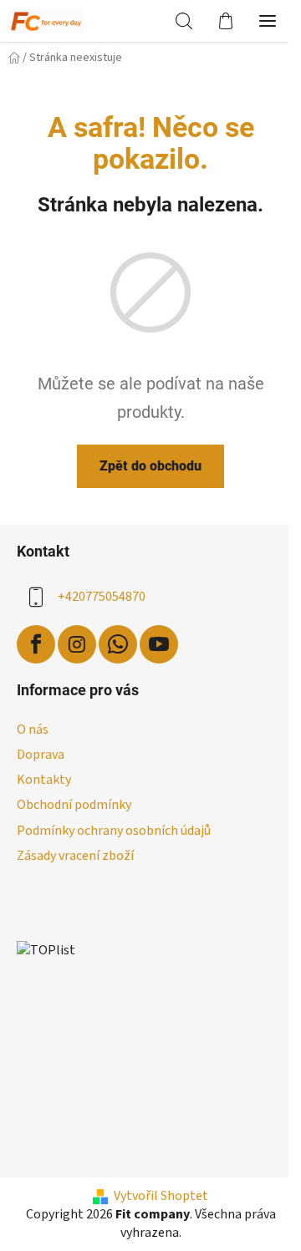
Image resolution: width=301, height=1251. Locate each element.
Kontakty (44, 779)
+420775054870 (101, 596)
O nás (32, 729)
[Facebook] (36, 644)
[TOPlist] (46, 949)
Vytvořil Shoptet (161, 1196)
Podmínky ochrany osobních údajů (114, 830)
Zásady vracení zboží (75, 856)
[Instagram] (77, 644)
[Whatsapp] (118, 644)
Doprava (40, 754)
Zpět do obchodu (150, 466)
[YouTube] (159, 644)
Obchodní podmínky (74, 805)
